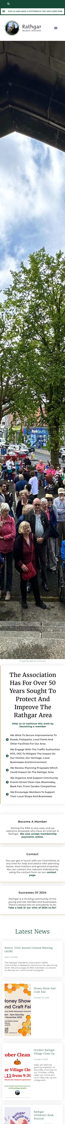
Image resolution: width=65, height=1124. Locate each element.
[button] (8, 4)
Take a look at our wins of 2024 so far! (32, 907)
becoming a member (33, 726)
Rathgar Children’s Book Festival (44, 1115)
